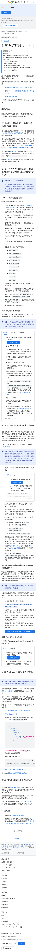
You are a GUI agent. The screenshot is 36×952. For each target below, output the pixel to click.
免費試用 (6, 12)
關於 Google (4, 933)
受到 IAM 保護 (15, 788)
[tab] (5, 332)
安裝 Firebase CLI (11, 714)
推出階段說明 (9, 191)
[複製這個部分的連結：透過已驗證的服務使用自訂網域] (3, 783)
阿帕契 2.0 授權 (19, 846)
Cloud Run (9, 8)
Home (3, 31)
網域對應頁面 (13, 342)
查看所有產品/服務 (6, 862)
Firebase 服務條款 (20, 683)
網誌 (2, 915)
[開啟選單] (3, 2)
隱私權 (12, 933)
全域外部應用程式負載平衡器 (17, 88)
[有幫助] (13, 37)
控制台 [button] (5, 332)
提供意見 (6, 41)
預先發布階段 (28, 205)
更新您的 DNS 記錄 (24, 409)
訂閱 (21, 943)
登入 (32, 2)
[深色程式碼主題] (29, 724)
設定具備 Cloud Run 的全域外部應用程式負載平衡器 (19, 823)
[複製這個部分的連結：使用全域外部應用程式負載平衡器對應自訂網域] (19, 126)
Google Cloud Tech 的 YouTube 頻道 (11, 927)
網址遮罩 (13, 151)
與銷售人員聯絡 (6, 871)
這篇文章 (9, 159)
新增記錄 (6, 446)
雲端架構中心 (5, 904)
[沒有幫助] (16, 37)
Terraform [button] (21, 332)
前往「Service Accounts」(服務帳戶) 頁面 (19, 631)
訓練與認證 (4, 907)
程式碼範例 (4, 901)
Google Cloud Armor (18, 148)
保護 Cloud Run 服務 (17, 815)
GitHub (3, 895)
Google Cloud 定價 (6, 865)
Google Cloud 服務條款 (9, 936)
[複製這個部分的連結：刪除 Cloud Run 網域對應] (24, 637)
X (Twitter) (4, 921)
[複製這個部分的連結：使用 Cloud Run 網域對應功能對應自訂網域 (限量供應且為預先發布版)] (8, 175)
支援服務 (4, 881)
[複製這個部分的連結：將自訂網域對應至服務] (22, 311)
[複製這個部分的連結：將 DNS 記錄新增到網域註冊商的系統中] (3, 428)
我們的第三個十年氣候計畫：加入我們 (13, 939)
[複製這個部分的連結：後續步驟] (12, 811)
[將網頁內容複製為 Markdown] (29, 46)
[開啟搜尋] (24, 2)
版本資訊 (4, 884)
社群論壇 (4, 879)
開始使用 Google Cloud (8, 898)
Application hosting (23, 31)
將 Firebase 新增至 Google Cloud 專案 (17, 711)
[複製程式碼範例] (32, 724)
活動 (2, 918)
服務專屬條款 (18, 184)
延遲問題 (11, 207)
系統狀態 (4, 887)
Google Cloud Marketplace (9, 868)
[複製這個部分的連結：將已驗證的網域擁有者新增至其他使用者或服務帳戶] (14, 568)
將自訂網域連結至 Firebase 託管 (15, 769)
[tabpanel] (18, 378)
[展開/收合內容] (14, 51)
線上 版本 (15, 548)
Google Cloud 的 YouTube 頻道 (10, 924)
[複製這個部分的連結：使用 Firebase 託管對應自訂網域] (3, 675)
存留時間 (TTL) (14, 546)
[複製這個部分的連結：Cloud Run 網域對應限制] (23, 198)
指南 (13, 33)
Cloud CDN (28, 145)
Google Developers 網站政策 (10, 848)
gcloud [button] (12, 332)
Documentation (11, 31)
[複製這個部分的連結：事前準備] (12, 109)
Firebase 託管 (13, 96)
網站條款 (18, 933)
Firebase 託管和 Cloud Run (18, 773)
